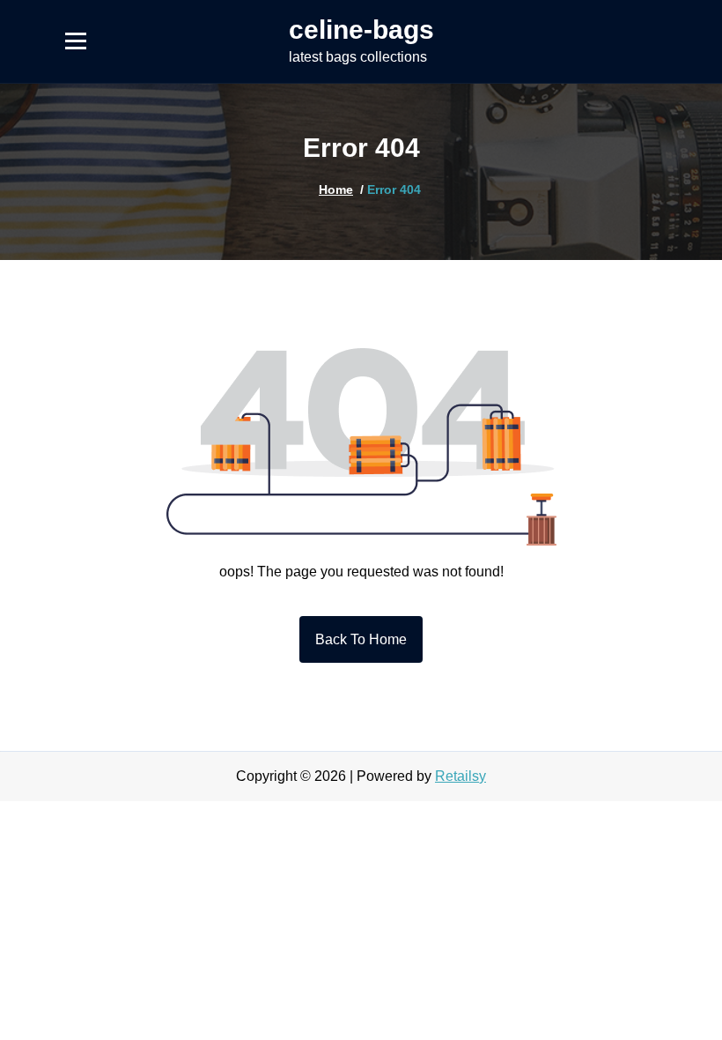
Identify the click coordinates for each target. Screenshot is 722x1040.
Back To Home (361, 639)
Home (336, 189)
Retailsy (460, 776)
